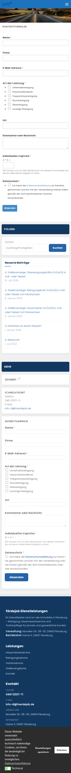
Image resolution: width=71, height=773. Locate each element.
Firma (6, 52)
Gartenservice (14, 663)
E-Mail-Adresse (13, 68)
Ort (5, 120)
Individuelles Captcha (17, 156)
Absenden (10, 208)
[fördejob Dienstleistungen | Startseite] (8, 4)
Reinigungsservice (17, 657)
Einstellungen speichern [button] (43, 750)
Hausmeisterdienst (22, 91)
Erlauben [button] (62, 750)
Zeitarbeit (10, 379)
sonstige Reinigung (22, 109)
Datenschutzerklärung (39, 185)
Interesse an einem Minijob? (25, 326)
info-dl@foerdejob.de (18, 408)
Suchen (9, 242)
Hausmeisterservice (18, 652)
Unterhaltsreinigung (23, 87)
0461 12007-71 (14, 694)
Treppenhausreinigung (24, 96)
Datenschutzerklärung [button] (18, 763)
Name (7, 37)
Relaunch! (13, 339)
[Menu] (67, 4)
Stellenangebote (16, 668)
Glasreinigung (19, 104)
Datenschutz (11, 181)
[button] (8, 768)
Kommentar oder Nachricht (19, 135)
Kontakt (10, 673)
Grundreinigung (20, 100)
